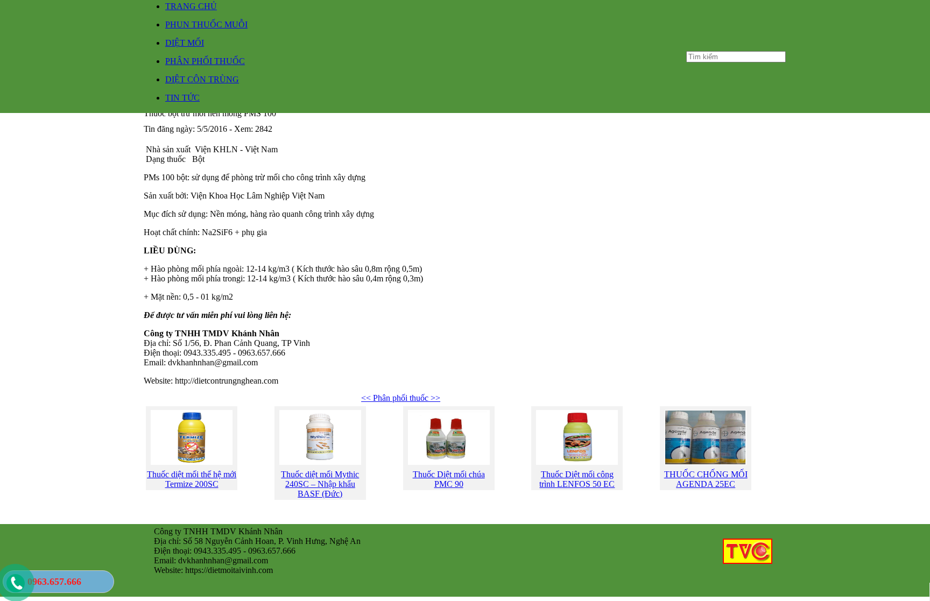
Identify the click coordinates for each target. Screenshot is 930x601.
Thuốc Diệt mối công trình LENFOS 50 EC (577, 479)
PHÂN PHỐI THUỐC (205, 61)
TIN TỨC (182, 97)
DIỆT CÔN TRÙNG (202, 79)
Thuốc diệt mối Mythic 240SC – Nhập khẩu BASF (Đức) (320, 484)
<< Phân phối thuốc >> (400, 397)
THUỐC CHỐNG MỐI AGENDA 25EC (706, 479)
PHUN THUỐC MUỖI (206, 24)
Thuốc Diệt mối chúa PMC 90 (449, 479)
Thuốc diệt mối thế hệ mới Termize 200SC (191, 479)
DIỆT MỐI (184, 42)
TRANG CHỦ (191, 6)
